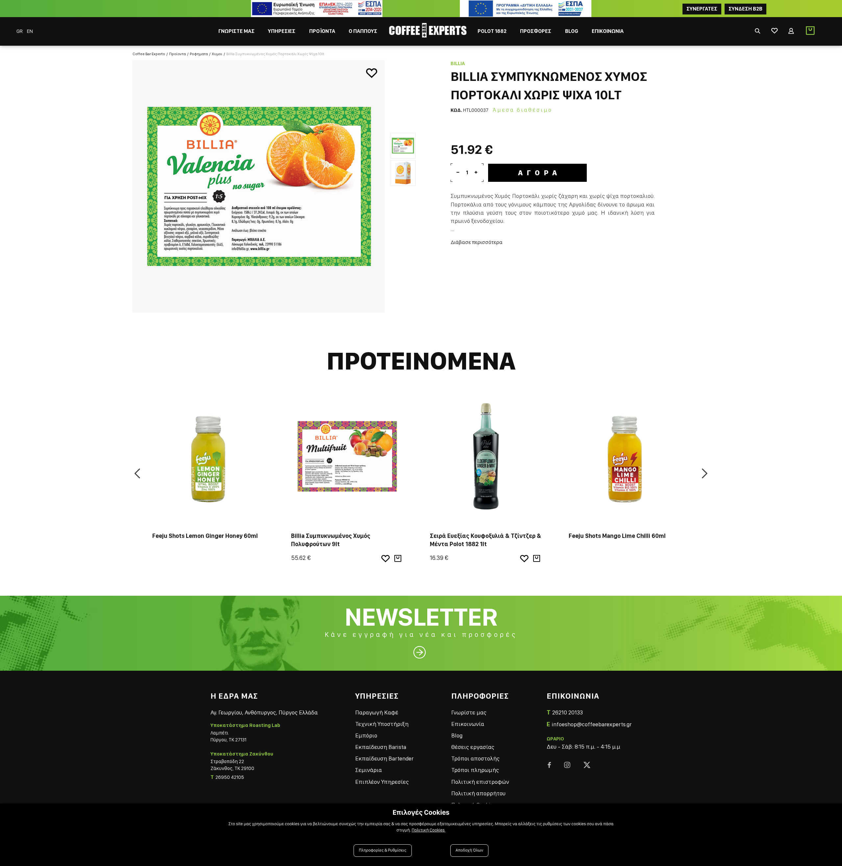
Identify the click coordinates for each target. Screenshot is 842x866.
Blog (456, 735)
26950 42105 (229, 777)
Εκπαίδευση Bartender (384, 758)
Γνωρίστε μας (468, 712)
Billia (458, 63)
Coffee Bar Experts (149, 54)
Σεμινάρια (368, 769)
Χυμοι (217, 54)
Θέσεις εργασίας (472, 746)
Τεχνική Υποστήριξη (382, 723)
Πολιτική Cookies (429, 830)
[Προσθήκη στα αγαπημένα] (371, 73)
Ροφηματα (199, 54)
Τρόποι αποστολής (475, 758)
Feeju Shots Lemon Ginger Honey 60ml (205, 535)
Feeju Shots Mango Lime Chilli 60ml (617, 535)
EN (30, 31)
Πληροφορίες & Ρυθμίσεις (383, 850)
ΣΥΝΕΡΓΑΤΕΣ (701, 9)
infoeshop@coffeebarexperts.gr (592, 724)
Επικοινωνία (467, 723)
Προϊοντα (177, 54)
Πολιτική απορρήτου (478, 793)
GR (20, 31)
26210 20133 (567, 712)
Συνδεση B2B (745, 9)
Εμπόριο (366, 735)
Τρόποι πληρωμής (475, 769)
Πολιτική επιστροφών (480, 781)
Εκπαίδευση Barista (380, 746)
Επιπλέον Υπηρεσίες (382, 781)
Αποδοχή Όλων (469, 850)
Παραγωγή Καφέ (376, 712)
